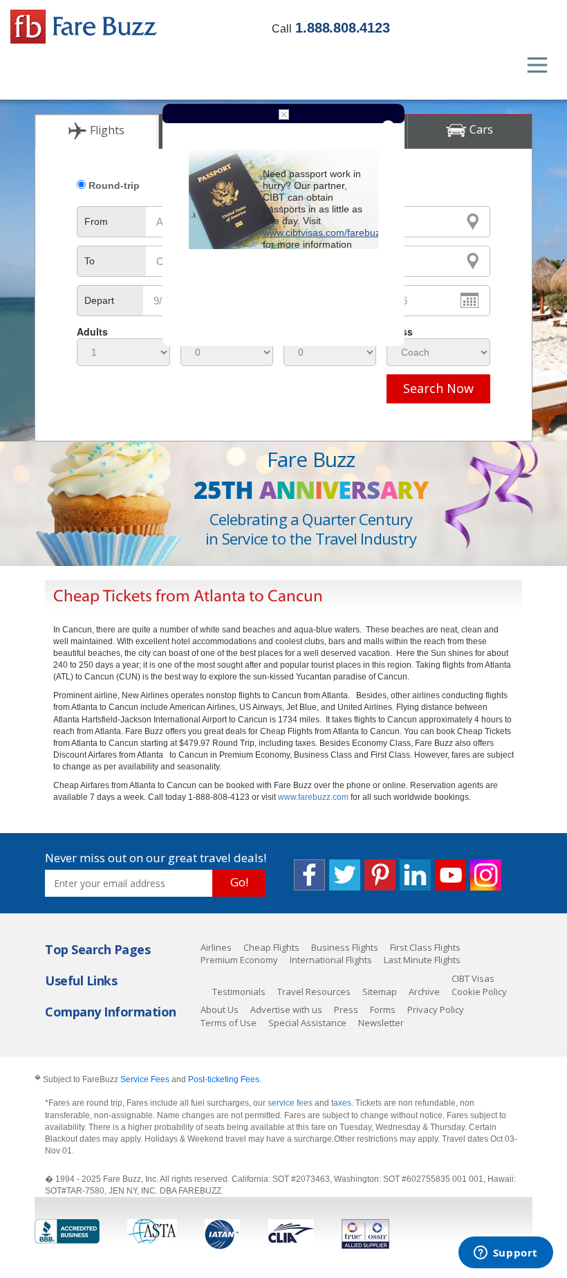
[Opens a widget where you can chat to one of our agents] (505, 1253)
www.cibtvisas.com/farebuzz (324, 232)
